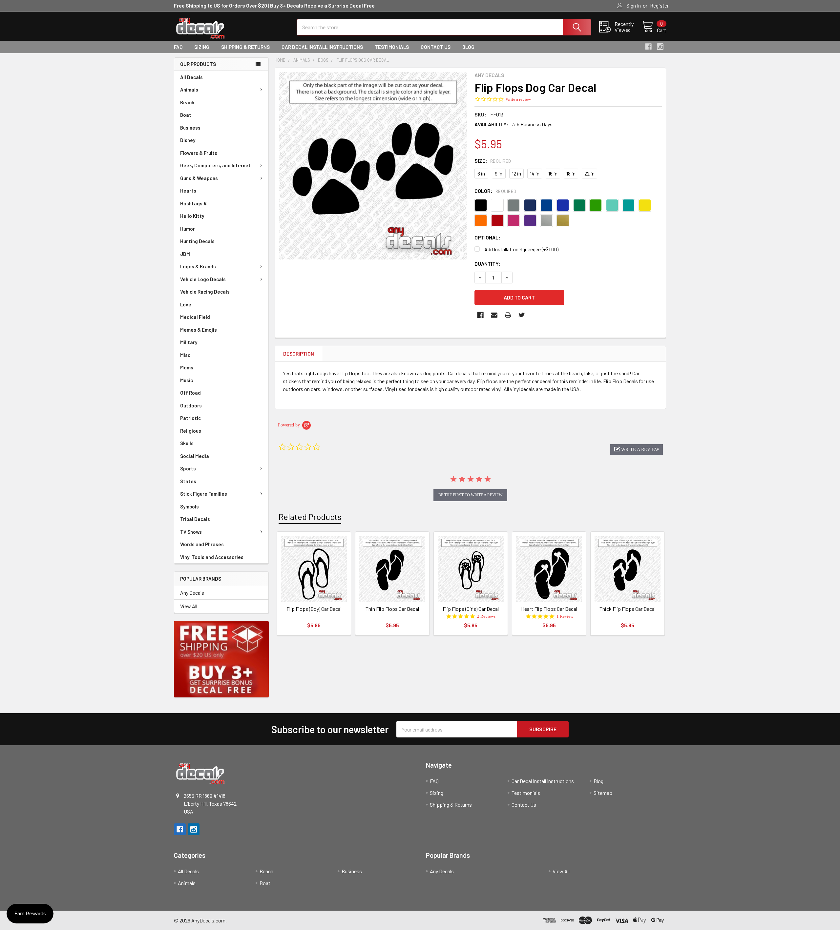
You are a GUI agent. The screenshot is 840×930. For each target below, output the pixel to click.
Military (188, 342)
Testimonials (392, 47)
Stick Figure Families (203, 494)
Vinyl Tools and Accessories (211, 557)
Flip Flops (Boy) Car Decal (314, 609)
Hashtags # (193, 203)
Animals (189, 90)
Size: (492, 160)
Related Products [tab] (310, 517)
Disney (187, 140)
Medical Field (195, 317)
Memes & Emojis (198, 330)
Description (298, 354)
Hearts (188, 191)
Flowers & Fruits (198, 153)
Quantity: (487, 263)
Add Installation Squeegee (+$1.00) (521, 249)
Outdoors (191, 405)
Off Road (190, 393)
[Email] (494, 315)
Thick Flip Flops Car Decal (627, 609)
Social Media (194, 456)
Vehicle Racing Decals (205, 292)
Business (190, 128)
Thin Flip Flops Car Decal (392, 609)
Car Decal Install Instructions (322, 47)
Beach (187, 102)
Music (186, 380)
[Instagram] (660, 46)
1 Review (564, 616)
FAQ (178, 47)
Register (659, 6)
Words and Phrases (202, 544)
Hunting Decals (197, 241)
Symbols (189, 506)
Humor (187, 229)
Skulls (187, 443)
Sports (188, 468)
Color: (495, 191)
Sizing (201, 47)
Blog (468, 47)
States (188, 481)
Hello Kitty (192, 216)
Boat (185, 115)
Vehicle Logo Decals (203, 279)
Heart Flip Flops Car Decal (549, 609)
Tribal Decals (195, 519)
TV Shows (191, 532)
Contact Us (436, 47)
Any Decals (192, 592)
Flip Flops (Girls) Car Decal (471, 609)
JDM (185, 254)
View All (188, 606)
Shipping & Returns (245, 47)
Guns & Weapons (199, 178)
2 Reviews (486, 616)
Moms (186, 367)
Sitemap (603, 793)
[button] (636, 449)
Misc (185, 355)
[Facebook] (648, 46)
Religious (190, 431)
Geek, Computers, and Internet (215, 165)
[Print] (508, 315)
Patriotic (190, 418)
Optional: (487, 237)
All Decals (191, 77)
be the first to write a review (470, 495)
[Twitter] (522, 315)
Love (185, 304)
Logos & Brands (198, 266)
